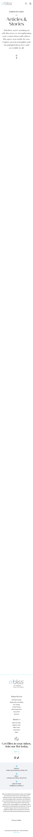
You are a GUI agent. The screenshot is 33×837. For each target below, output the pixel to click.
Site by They (16, 832)
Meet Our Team (16, 723)
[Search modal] (26, 3)
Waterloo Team (16, 725)
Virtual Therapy (16, 707)
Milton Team (16, 727)
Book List (16, 714)
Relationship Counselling (16, 702)
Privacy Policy (16, 820)
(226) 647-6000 (16, 784)
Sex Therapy (16, 704)
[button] (30, 3)
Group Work (16, 712)
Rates (16, 732)
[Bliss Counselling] (7, 3)
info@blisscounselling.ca (16, 785)
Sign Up (16, 752)
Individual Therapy (16, 700)
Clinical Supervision (16, 709)
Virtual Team (16, 730)
